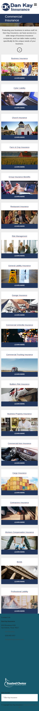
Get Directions (10, 631)
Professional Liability (19, 591)
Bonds (19, 562)
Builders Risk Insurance (19, 384)
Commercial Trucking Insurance (19, 355)
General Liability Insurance (19, 266)
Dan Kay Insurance (10, 697)
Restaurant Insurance (19, 206)
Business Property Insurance (19, 414)
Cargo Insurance (19, 473)
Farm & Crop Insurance (19, 147)
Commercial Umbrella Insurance (19, 325)
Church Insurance (19, 118)
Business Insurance (19, 58)
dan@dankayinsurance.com (14, 639)
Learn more (19, 78)
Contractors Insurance (19, 503)
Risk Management (19, 236)
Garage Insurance (19, 295)
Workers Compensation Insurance (19, 532)
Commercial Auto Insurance (19, 443)
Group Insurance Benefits (19, 177)
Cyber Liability (19, 88)
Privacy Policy (28, 705)
